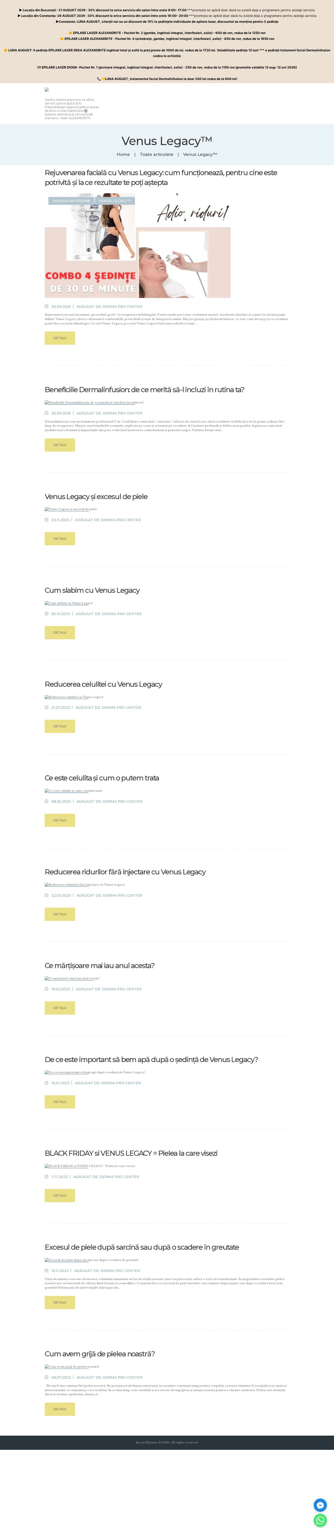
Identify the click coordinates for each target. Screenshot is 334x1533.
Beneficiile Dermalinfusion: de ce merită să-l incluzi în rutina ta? (144, 389)
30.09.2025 (61, 306)
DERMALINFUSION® (71, 201)
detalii (60, 338)
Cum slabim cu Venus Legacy (92, 590)
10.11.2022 (60, 1271)
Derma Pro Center (122, 306)
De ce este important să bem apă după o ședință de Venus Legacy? (152, 1059)
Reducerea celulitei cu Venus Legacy (103, 684)
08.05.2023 (61, 801)
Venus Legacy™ (115, 201)
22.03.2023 (61, 895)
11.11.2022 (59, 1177)
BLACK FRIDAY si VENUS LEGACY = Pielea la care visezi (131, 1153)
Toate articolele (156, 154)
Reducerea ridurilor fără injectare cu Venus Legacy (125, 872)
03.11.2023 (60, 520)
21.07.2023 (60, 707)
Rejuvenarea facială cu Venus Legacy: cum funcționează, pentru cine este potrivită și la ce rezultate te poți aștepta (161, 177)
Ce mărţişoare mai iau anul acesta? (100, 965)
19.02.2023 (60, 989)
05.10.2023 (60, 614)
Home (123, 154)
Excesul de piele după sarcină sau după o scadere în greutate (142, 1247)
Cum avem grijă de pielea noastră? (100, 1354)
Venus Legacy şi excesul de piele (96, 496)
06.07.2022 (61, 1377)
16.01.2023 (60, 1083)
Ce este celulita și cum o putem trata (102, 778)
